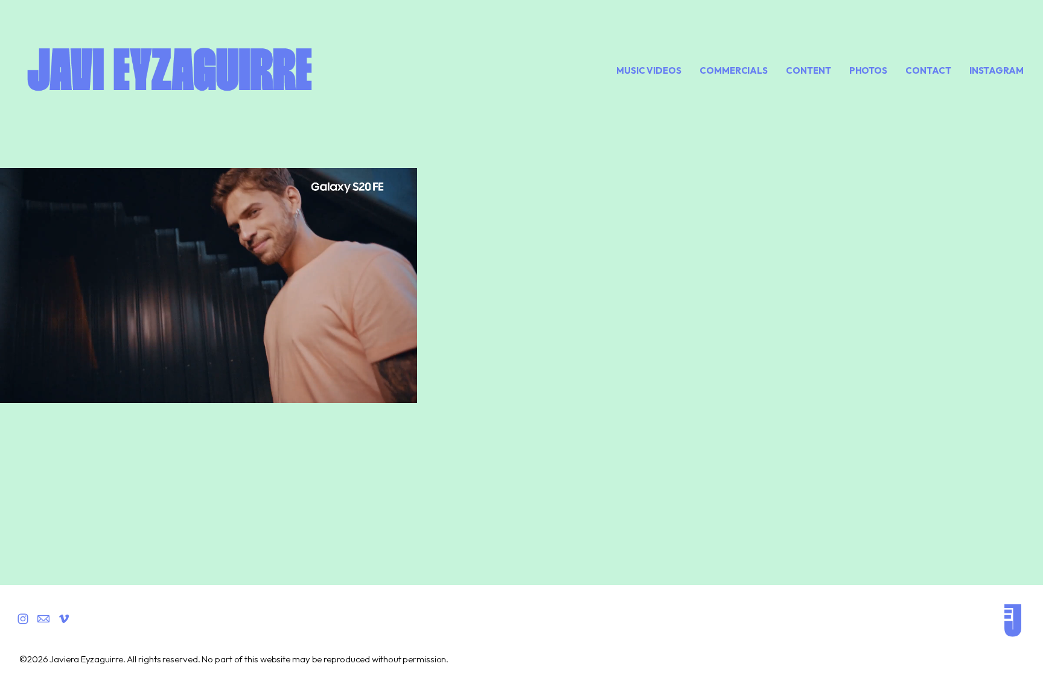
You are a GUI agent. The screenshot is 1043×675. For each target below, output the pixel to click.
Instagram (996, 70)
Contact (928, 70)
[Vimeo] (64, 618)
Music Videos (648, 70)
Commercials (734, 70)
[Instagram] (23, 618)
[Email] (43, 618)
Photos (868, 70)
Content (808, 70)
